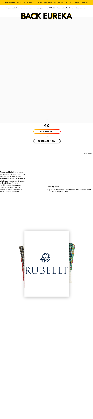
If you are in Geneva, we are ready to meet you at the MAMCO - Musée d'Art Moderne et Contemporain (46, 8)
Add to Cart (47, 131)
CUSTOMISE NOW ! (47, 141)
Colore (47, 120)
